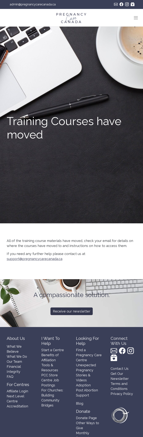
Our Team (14, 361)
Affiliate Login (17, 391)
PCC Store (49, 375)
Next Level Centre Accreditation (17, 401)
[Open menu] (135, 17)
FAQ (10, 377)
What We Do (17, 356)
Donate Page (86, 418)
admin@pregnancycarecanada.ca (33, 4)
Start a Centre (52, 350)
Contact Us (119, 369)
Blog (79, 403)
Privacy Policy (122, 394)
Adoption (83, 385)
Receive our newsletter (71, 311)
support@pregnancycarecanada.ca (34, 259)
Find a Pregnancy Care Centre (89, 355)
